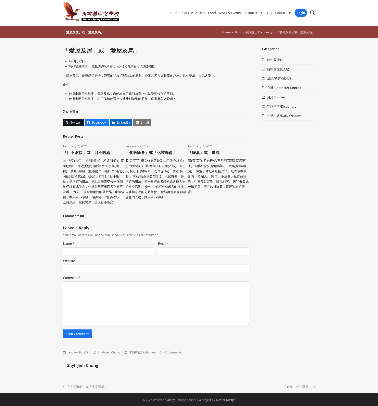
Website (69, 261)
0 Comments (173, 352)
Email (163, 243)
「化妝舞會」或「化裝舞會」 (151, 152)
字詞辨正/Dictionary (142, 352)
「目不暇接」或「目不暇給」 (88, 152)
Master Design (225, 400)
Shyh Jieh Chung (109, 352)
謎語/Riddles (276, 97)
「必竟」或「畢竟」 (297, 387)
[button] (312, 13)
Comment (71, 278)
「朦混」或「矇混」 (205, 152)
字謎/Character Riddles (284, 88)
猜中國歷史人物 (278, 69)
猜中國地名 (275, 60)
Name (68, 243)
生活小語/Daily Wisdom (284, 116)
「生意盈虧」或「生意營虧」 (85, 387)
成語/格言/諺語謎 (279, 78)
